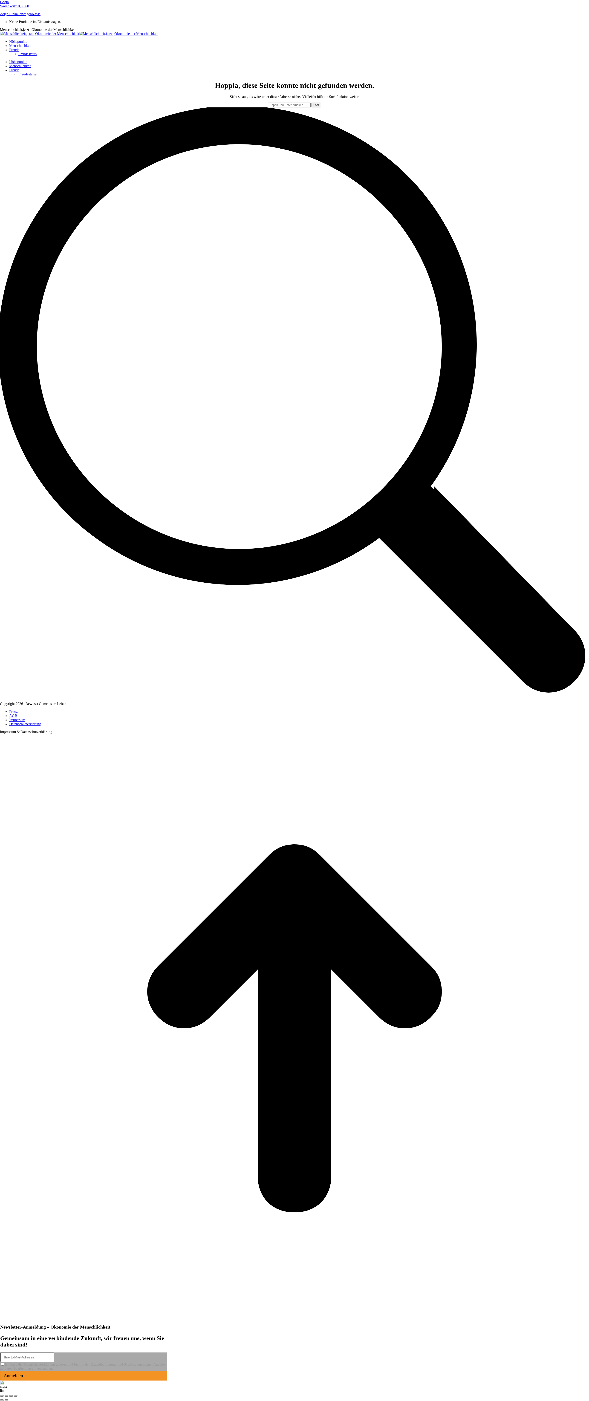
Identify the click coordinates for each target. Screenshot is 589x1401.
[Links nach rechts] (6, 1400)
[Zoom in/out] (15, 1396)
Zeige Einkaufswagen (16, 14)
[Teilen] (6, 1396)
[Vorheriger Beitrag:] (2, 1400)
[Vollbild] (11, 1396)
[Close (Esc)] (2, 1396)
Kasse (36, 14)
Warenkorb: (14, 6)
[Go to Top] (294, 1321)
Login (4, 2)
